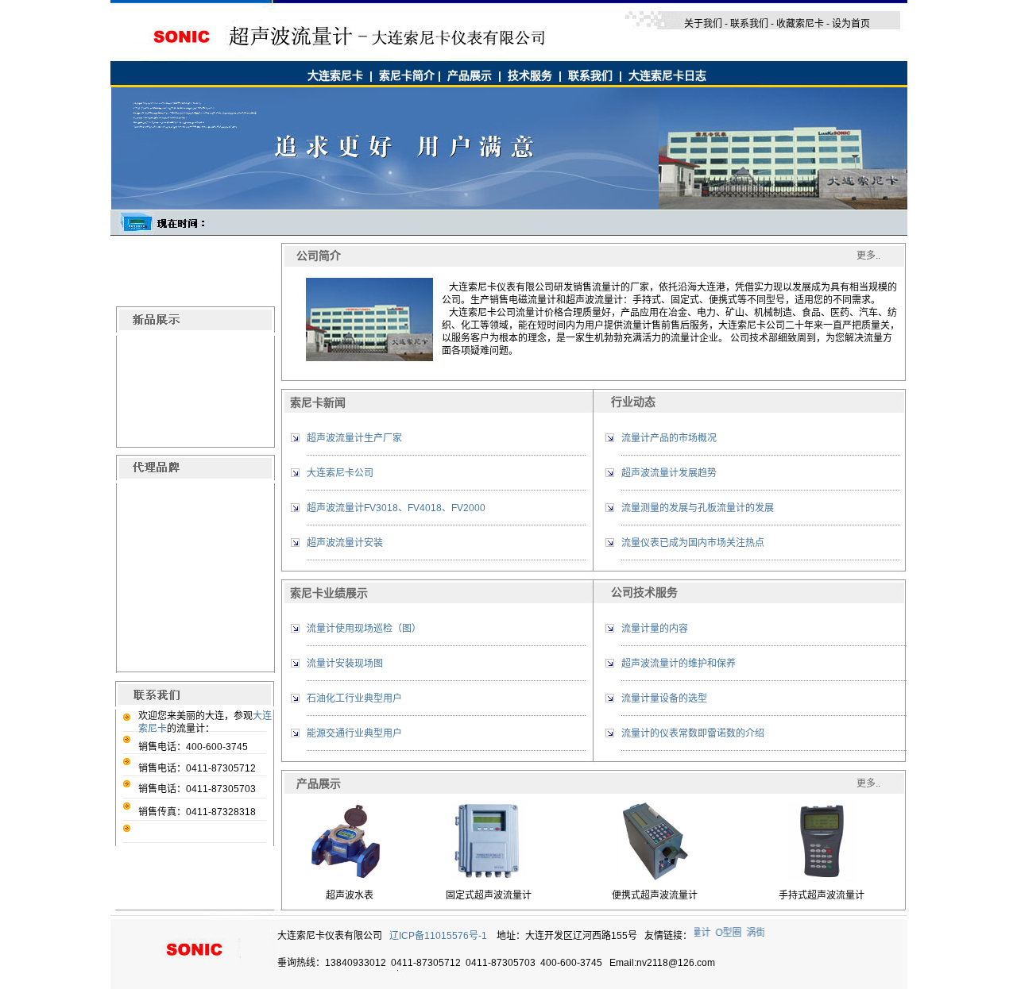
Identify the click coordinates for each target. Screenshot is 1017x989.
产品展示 (469, 75)
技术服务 (530, 75)
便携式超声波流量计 (655, 895)
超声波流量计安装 (345, 542)
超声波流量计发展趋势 (669, 473)
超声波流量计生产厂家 (354, 438)
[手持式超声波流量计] (821, 877)
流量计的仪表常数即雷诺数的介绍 (692, 733)
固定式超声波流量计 (489, 895)
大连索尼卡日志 (667, 75)
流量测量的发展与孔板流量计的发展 (697, 508)
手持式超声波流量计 (821, 895)
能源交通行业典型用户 (354, 733)
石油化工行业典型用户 (354, 698)
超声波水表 (349, 895)
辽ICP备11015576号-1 (438, 935)
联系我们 (590, 75)
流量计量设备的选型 (664, 698)
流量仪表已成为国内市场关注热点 (692, 542)
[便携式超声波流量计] (655, 877)
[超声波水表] (350, 877)
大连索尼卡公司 (340, 473)
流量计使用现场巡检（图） (364, 628)
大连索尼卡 (335, 75)
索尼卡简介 (407, 75)
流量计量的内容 (654, 628)
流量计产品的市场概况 (669, 438)
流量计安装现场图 (345, 663)
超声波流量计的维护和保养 (678, 663)
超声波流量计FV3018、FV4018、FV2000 (396, 508)
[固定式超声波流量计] (488, 877)
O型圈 (725, 932)
